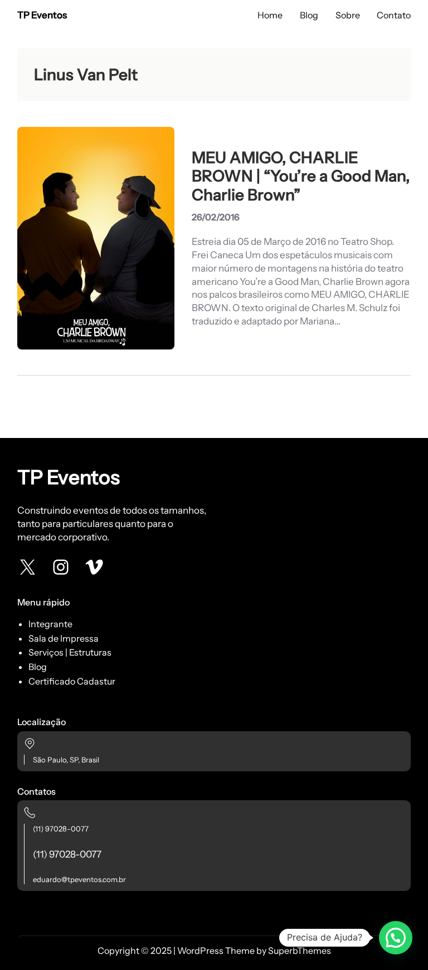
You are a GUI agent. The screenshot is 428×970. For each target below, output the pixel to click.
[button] (395, 937)
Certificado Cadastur (71, 681)
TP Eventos (42, 15)
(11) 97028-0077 (61, 828)
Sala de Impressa (63, 638)
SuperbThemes (299, 950)
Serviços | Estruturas (69, 652)
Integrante (50, 623)
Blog (37, 666)
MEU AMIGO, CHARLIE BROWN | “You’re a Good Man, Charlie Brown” (301, 176)
